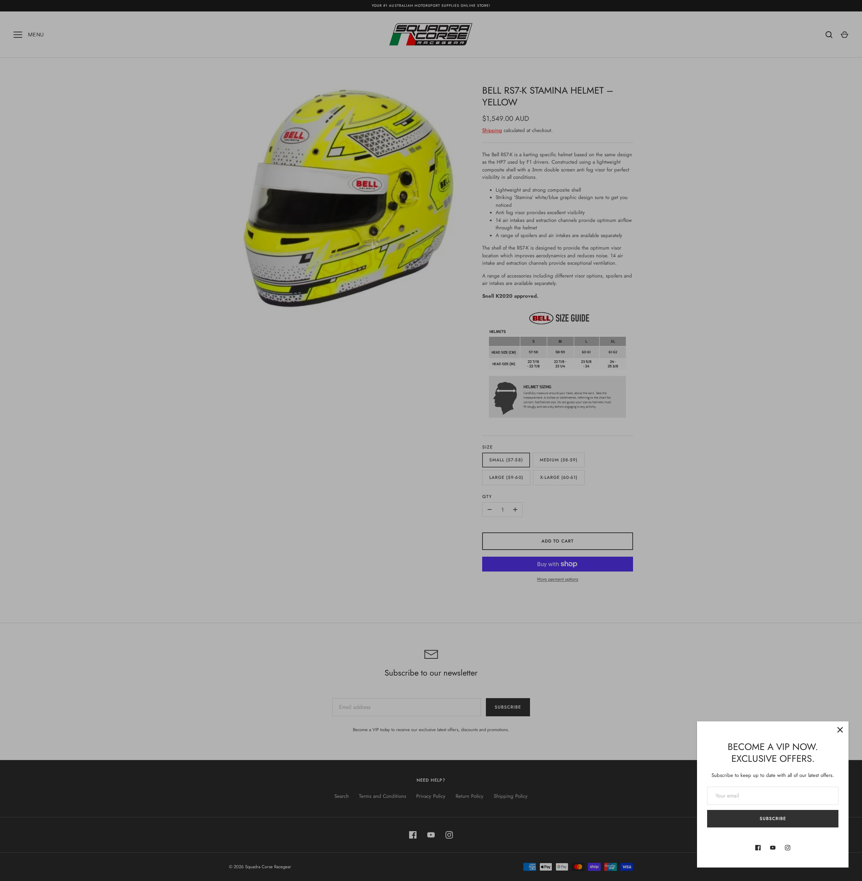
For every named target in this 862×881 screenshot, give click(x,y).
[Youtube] (772, 847)
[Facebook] (758, 847)
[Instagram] (787, 847)
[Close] (840, 729)
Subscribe (773, 818)
